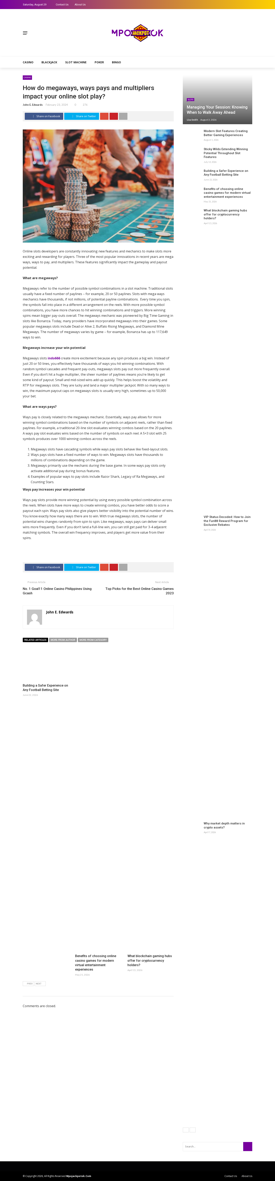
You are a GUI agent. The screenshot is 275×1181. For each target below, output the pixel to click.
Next (38, 983)
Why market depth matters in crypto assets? (224, 825)
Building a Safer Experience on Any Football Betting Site (226, 173)
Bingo (116, 62)
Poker (99, 62)
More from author (63, 640)
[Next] (193, 1130)
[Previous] (186, 1130)
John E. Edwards (33, 104)
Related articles (35, 640)
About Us (80, 4)
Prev (30, 983)
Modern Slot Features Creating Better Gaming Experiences (226, 133)
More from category (93, 640)
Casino (28, 62)
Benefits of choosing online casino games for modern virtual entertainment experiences (227, 193)
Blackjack (49, 62)
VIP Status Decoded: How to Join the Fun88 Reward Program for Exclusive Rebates (227, 521)
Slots (190, 99)
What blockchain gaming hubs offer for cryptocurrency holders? (149, 960)
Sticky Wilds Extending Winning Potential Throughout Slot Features (226, 153)
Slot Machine (76, 62)
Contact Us (62, 4)
